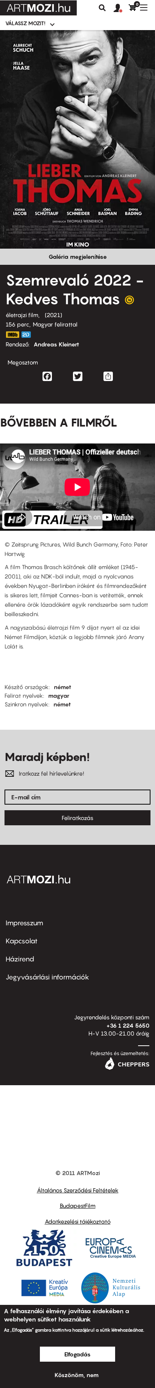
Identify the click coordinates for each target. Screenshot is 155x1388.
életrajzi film (22, 314)
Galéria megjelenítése (78, 256)
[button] (121, 8)
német (62, 686)
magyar (58, 695)
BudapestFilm (78, 1205)
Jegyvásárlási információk (47, 977)
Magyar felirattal (55, 324)
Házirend (20, 959)
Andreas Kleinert (56, 344)
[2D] (28, 334)
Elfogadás (77, 1354)
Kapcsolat (22, 941)
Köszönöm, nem (77, 1374)
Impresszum (24, 923)
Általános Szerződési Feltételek (78, 1190)
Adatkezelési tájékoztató (78, 1221)
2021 (53, 314)
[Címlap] (38, 7)
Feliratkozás (77, 817)
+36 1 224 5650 (127, 1025)
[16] (129, 301)
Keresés (102, 8)
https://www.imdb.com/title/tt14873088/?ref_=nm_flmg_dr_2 (12, 334)
